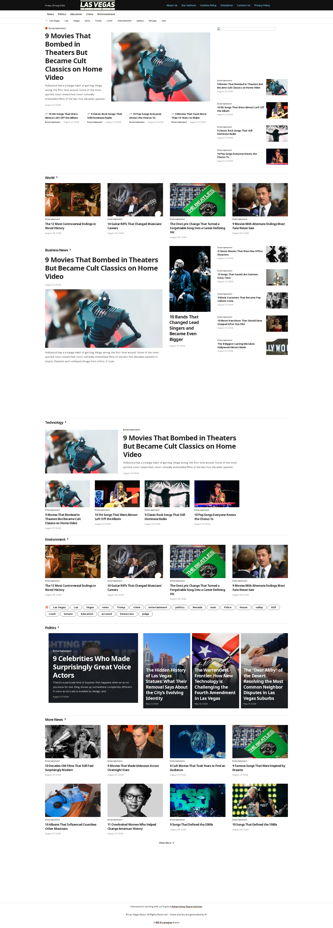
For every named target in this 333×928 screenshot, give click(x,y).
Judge (145, 615)
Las (66, 20)
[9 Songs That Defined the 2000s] (197, 801)
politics (140, 20)
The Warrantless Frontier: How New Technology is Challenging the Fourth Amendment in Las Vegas (215, 685)
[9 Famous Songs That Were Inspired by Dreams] (260, 743)
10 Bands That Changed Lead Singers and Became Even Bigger (184, 328)
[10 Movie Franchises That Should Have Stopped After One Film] (277, 323)
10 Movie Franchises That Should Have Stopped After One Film (239, 322)
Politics (51, 629)
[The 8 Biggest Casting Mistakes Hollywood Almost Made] (277, 347)
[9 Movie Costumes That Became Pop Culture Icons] (277, 300)
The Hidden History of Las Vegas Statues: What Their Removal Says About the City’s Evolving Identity (167, 685)
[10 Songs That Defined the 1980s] (260, 801)
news (87, 20)
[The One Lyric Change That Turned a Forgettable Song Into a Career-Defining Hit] (197, 199)
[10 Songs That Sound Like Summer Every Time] (277, 277)
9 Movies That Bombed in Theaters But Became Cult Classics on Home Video (73, 56)
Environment (55, 540)
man (164, 20)
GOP (273, 608)
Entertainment (57, 28)
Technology (54, 423)
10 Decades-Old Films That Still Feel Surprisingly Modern (69, 769)
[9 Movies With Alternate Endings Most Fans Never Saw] (260, 199)
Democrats (127, 615)
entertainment (124, 20)
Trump (98, 20)
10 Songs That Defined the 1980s (254, 826)
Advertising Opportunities (187, 909)
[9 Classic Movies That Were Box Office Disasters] (277, 254)
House (243, 608)
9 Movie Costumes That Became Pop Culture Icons (239, 299)
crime (109, 20)
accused (106, 615)
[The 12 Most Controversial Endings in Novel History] (73, 199)
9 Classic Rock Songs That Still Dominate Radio (234, 132)
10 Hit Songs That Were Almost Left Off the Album (116, 518)
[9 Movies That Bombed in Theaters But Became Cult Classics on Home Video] (160, 67)
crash (52, 615)
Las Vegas (54, 20)
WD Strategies (163, 925)
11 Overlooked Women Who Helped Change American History (132, 828)
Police (228, 608)
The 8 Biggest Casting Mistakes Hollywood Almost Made (236, 345)
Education (87, 615)
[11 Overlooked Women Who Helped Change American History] (135, 801)
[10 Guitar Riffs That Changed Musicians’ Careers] (135, 199)
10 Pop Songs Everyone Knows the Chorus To (237, 155)
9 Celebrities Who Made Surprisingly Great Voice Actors (92, 668)
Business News (57, 250)
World (50, 177)
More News (54, 721)
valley (259, 608)
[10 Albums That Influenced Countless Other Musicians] (73, 801)
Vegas (76, 20)
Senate (68, 615)
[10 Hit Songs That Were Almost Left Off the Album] (277, 110)
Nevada (152, 20)
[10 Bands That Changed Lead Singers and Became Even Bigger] (190, 279)
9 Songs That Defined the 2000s (191, 826)
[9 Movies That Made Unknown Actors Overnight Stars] (135, 743)
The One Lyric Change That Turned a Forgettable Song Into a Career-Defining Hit (197, 228)
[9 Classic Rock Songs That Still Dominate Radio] (277, 133)
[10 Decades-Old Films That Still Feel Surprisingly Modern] (73, 743)
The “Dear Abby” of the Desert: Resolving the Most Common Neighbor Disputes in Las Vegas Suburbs (263, 685)
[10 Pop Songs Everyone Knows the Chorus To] (277, 157)
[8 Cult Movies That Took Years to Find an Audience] (197, 743)
